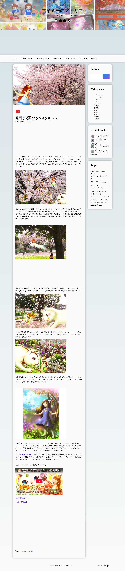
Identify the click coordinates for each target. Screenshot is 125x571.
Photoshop (97, 171)
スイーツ (94, 185)
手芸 (95, 106)
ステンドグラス (98, 188)
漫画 (95, 112)
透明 (100, 205)
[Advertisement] (62, 42)
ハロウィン (103, 191)
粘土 (105, 202)
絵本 (95, 119)
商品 (95, 101)
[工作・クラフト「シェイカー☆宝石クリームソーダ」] (92, 136)
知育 (95, 114)
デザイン (97, 97)
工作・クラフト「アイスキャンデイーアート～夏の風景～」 (102, 146)
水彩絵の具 (93, 202)
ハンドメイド (97, 194)
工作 (95, 103)
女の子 (93, 199)
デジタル (93, 191)
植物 (31, 551)
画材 (102, 202)
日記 (18, 111)
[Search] (106, 76)
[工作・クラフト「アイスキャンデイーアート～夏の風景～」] (92, 146)
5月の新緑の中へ (22, 498)
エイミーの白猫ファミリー (99, 177)
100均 (92, 171)
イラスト (97, 95)
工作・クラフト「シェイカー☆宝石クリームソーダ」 (102, 136)
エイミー (93, 173)
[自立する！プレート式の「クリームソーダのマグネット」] (92, 151)
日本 (23, 551)
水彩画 (106, 199)
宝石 (98, 199)
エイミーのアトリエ (62, 10)
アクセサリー (104, 171)
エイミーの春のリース (24, 454)
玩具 (99, 202)
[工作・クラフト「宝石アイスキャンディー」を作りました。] (92, 140)
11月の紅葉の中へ (22, 502)
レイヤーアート (103, 197)
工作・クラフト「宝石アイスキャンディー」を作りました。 (102, 141)
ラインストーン (95, 197)
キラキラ (96, 181)
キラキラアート (105, 182)
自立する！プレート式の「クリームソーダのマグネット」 (102, 152)
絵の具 (92, 205)
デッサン (97, 99)
